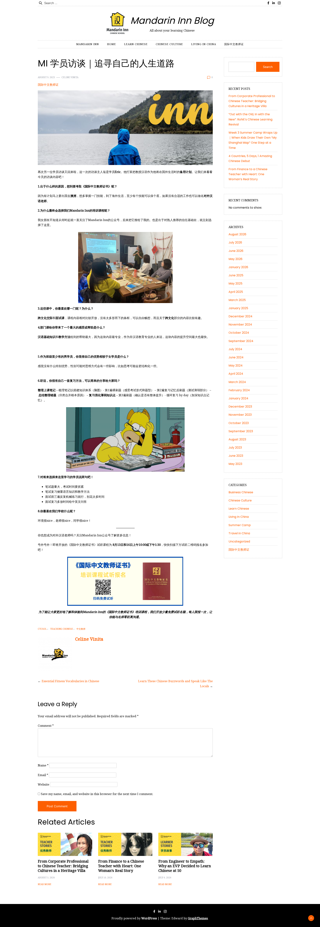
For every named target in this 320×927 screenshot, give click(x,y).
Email (43, 775)
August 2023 (237, 439)
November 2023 (240, 415)
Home (111, 44)
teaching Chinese (61, 628)
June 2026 (236, 251)
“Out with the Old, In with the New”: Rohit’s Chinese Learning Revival (250, 119)
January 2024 (238, 398)
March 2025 (237, 300)
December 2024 (240, 316)
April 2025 (236, 292)
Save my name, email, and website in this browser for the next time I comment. (97, 794)
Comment (46, 726)
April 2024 (236, 374)
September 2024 (241, 341)
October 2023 (239, 423)
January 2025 (238, 308)
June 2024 (236, 357)
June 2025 (236, 275)
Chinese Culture (169, 44)
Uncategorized (239, 541)
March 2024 (237, 382)
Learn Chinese (136, 44)
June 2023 (236, 456)
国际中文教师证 (234, 44)
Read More (44, 884)
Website (43, 784)
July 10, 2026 (105, 877)
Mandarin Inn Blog (172, 20)
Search (268, 67)
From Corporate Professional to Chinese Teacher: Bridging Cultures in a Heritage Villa (63, 866)
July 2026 (235, 242)
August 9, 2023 (46, 77)
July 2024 (235, 349)
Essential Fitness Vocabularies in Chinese (70, 681)
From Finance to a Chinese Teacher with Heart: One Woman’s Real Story (121, 866)
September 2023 (241, 431)
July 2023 (235, 447)
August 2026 (237, 234)
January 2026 (238, 267)
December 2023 (240, 406)
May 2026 (235, 259)
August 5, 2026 (46, 877)
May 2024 (236, 365)
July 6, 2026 (164, 877)
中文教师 (80, 628)
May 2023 (235, 464)
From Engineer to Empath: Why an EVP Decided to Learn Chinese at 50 (184, 866)
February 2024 (239, 390)
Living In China (203, 44)
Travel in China (239, 533)
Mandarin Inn (87, 44)
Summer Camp (240, 525)
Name (43, 765)
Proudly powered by (134, 918)
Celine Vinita (69, 77)
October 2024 (239, 333)
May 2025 (235, 283)
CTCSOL (42, 628)
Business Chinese (241, 492)
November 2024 (240, 324)
